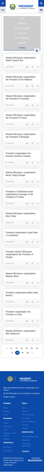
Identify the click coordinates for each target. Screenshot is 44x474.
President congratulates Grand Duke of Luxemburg (22, 234)
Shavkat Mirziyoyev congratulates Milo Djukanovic (21, 332)
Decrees (6, 423)
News (22, 18)
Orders (5, 430)
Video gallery (7, 451)
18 (17, 353)
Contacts (25, 451)
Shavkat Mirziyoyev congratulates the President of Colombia (21, 97)
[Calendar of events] (36, 50)
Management (26, 440)
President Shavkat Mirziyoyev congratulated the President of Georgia (19, 254)
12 (16, 348)
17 (12, 353)
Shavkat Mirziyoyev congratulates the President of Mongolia (21, 135)
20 (27, 353)
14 (27, 348)
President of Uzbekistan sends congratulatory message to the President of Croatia (19, 194)
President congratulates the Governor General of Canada (18, 154)
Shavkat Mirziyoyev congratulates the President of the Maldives (21, 78)
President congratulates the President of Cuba (18, 313)
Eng (3, 10)
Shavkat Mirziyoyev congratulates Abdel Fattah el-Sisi (21, 59)
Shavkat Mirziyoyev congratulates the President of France (21, 116)
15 (32, 348)
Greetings (22, 48)
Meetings (22, 23)
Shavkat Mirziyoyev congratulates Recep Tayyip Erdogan (21, 174)
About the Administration (30, 437)
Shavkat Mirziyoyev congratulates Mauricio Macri (21, 275)
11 (11, 348)
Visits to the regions (22, 28)
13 (21, 348)
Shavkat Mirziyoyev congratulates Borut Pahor (21, 214)
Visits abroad (22, 33)
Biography (6, 411)
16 (37, 348)
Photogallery (7, 447)
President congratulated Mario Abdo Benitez (22, 294)
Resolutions (7, 426)
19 (22, 353)
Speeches (22, 43)
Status (5, 408)
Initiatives (6, 439)
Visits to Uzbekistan (22, 38)
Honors (5, 415)
